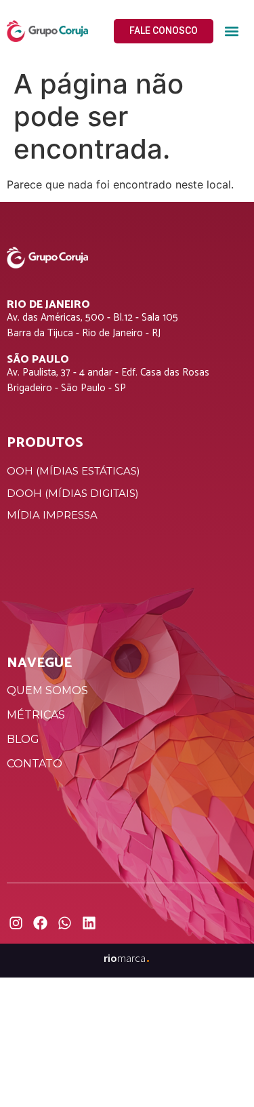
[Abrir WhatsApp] (220, 1072)
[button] (231, 31)
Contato (34, 763)
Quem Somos (47, 690)
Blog (23, 739)
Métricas (36, 714)
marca (127, 958)
